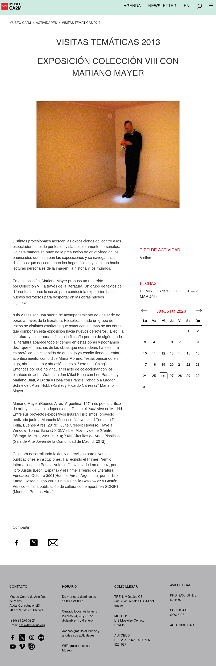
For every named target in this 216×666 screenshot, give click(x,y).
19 (163, 364)
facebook (13, 637)
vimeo (22, 646)
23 (198, 364)
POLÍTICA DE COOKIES (180, 612)
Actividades (46, 22)
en (186, 5)
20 (172, 364)
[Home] (29, 8)
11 (154, 353)
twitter (22, 637)
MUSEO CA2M (20, 22)
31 (145, 387)
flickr (41, 637)
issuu (32, 646)
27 (172, 376)
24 (145, 376)
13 (172, 353)
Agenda (132, 5)
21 (180, 364)
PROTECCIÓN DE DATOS (183, 598)
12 (163, 353)
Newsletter (162, 5)
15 (188, 353)
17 (145, 364)
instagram (32, 637)
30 (198, 376)
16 (198, 353)
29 (188, 376)
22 (188, 364)
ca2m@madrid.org (32, 625)
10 (145, 353)
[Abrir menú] (199, 6)
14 (180, 353)
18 (154, 364)
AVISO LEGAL (180, 585)
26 (163, 376)
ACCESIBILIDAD (182, 625)
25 (154, 376)
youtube (13, 646)
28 (180, 376)
